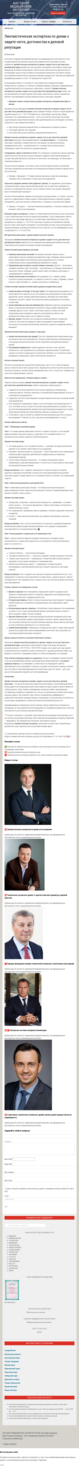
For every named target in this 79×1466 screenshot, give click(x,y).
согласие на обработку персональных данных (28, 1189)
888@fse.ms (58, 9)
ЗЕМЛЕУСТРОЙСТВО (15, 1247)
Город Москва (10, 1350)
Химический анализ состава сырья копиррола (33, 1418)
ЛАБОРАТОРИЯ (13, 1268)
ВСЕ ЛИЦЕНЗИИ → (10, 1302)
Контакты (67, 21)
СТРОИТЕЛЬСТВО (14, 1245)
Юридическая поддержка (39, 1218)
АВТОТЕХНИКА (13, 1266)
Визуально (6, 1141)
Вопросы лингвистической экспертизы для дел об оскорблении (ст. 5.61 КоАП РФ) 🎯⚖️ (38, 736)
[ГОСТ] (39, 1332)
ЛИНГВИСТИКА (9, 28)
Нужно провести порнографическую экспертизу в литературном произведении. (44, 1414)
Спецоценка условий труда (12, 1438)
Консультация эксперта (39, 1397)
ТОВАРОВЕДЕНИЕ (14, 1261)
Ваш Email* (8, 1159)
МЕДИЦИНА (12, 1236)
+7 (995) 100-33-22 (58, 7)
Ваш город (8, 1180)
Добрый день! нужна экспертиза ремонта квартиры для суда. (38, 1416)
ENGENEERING (13, 1243)
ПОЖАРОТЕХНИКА (14, 1250)
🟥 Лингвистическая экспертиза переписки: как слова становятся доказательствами (36, 755)
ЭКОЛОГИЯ (12, 1259)
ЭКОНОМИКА (13, 1254)
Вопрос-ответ (30, 21)
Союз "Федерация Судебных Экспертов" (39, 1436)
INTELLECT (12, 1264)
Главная (11, 21)
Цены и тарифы (49, 21)
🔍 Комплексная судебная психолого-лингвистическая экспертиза (29, 734)
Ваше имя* (8, 1164)
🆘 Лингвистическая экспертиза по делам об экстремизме (28, 829)
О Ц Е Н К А (12, 1257)
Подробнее (42, 1460)
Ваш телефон (9, 1172)
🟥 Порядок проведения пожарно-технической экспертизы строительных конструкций (39, 964)
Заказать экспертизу (58, 13)
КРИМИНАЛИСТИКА (15, 1238)
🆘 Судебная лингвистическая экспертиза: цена (22, 752)
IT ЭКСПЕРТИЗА (13, 1241)
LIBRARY (11, 1271)
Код (9, 1141)
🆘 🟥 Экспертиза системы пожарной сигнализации (25, 1030)
